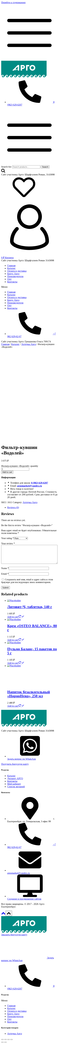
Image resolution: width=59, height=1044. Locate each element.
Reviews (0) (13, 507)
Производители (15, 276)
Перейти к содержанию (13, 2)
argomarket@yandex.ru (29, 486)
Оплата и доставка (16, 271)
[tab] (32, 507)
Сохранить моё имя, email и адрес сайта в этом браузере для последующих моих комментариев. (27, 580)
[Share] (5, 1039)
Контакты (12, 281)
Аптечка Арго (30, 502)
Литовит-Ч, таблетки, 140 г (29, 607)
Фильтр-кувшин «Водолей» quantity (19, 466)
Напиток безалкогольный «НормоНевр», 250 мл (28, 694)
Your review (8, 543)
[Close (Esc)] (2, 1039)
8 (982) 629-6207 (39, 483)
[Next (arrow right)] (5, 1042)
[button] (29, 287)
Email (5, 574)
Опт (9, 279)
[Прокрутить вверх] (3, 914)
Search (45, 167)
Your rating (7, 538)
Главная (11, 265)
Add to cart (7, 472)
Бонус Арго (13, 273)
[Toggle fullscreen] (8, 1039)
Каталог (11, 268)
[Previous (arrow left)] (2, 1042)
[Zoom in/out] (11, 1039)
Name (5, 568)
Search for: (6, 166)
